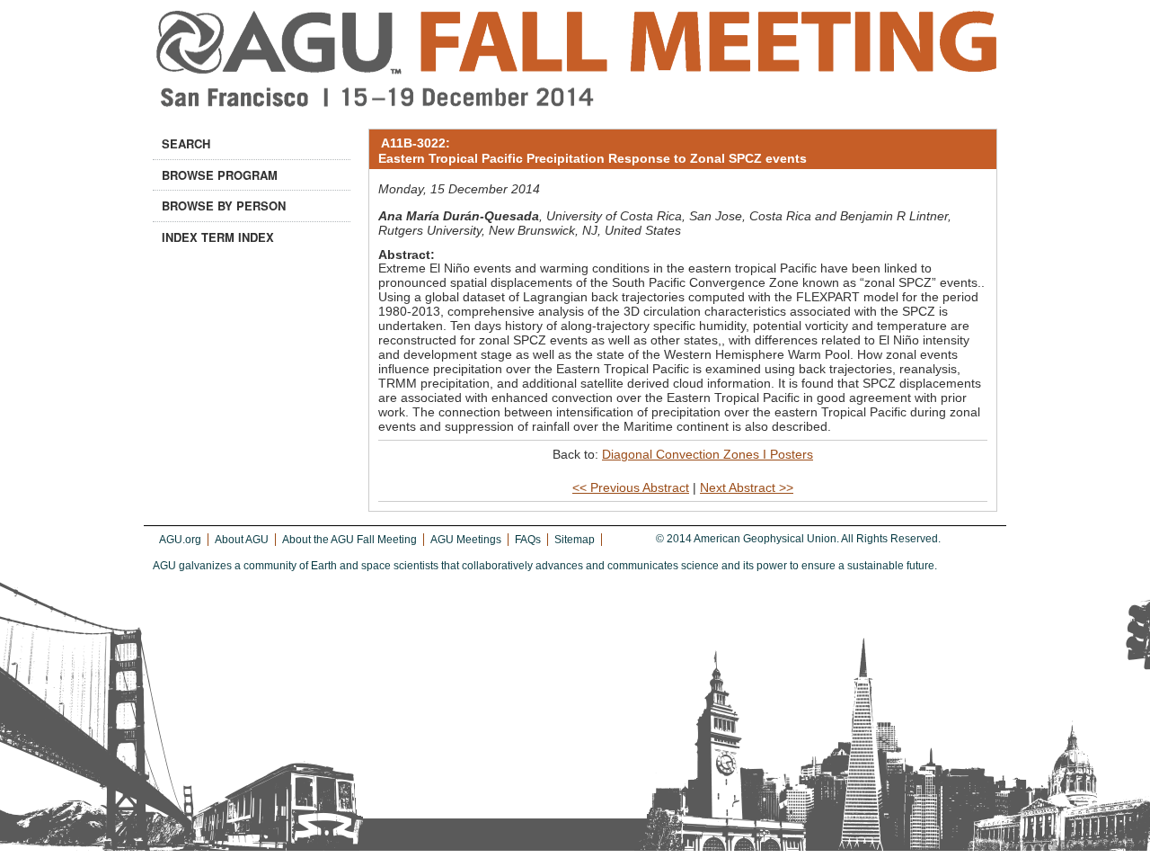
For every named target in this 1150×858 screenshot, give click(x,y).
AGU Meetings (465, 539)
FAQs (528, 539)
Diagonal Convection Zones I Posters (707, 454)
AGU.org (180, 539)
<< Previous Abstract (630, 487)
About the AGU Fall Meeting (349, 539)
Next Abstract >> (746, 487)
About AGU (242, 539)
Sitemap (574, 539)
